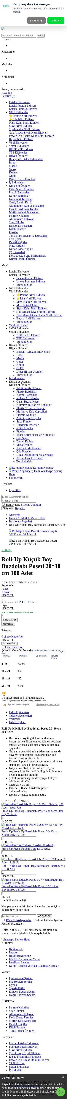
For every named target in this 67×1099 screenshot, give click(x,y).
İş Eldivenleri (17, 182)
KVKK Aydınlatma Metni (24, 959)
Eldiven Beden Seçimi (22, 991)
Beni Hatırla (13, 504)
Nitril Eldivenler (18, 112)
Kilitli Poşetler (17, 229)
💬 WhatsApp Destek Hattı (47, 704)
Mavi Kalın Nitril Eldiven (24, 122)
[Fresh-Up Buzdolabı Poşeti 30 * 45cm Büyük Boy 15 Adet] (33, 883)
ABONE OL (44, 916)
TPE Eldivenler (18, 152)
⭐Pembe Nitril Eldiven (23, 115)
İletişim (13, 952)
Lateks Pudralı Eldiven (22, 105)
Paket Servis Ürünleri (21, 189)
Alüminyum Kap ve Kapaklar (26, 205)
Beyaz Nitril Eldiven (21, 139)
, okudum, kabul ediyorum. (34, 920)
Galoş (12, 169)
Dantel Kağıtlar (18, 242)
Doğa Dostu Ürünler (21, 1017)
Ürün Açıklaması (19, 712)
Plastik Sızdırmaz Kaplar (23, 209)
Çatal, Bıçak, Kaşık (20, 202)
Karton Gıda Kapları (21, 249)
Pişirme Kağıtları (19, 215)
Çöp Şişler (15, 239)
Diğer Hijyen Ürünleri (22, 179)
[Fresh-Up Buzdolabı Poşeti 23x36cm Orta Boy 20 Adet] (33, 807)
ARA (40, 35)
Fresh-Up (7, 810)
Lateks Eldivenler (19, 102)
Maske (13, 165)
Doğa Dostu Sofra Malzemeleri (27, 255)
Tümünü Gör (24, 284)
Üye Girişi (15, 490)
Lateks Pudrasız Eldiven (23, 108)
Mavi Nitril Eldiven (20, 125)
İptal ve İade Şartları (21, 978)
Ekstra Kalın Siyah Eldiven (25, 1056)
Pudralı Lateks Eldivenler (24, 1043)
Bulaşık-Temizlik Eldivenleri (26, 159)
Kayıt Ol (20, 508)
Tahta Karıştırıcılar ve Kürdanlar (28, 235)
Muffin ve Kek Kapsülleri (24, 212)
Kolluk (13, 172)
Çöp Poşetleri (17, 252)
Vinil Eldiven (17, 1063)
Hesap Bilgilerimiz (20, 955)
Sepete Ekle (9, 619)
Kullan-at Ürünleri (20, 185)
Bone (12, 162)
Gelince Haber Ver (12, 636)
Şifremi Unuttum (31, 504)
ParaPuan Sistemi (19, 962)
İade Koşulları (17, 722)
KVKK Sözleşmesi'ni (18, 920)
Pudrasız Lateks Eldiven (23, 1046)
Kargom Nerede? (42, 467)
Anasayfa (14, 514)
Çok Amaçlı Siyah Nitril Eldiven (28, 132)
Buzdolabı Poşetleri (20, 225)
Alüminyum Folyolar (21, 219)
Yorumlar (14, 718)
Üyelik (13, 984)
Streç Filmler (16, 222)
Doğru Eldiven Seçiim (22, 994)
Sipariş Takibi (17, 988)
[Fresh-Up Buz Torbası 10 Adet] (27, 845)
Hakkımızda (16, 949)
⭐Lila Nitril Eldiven (21, 119)
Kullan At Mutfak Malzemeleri (27, 518)
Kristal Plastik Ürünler (22, 258)
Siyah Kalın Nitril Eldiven (24, 129)
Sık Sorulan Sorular (20, 981)
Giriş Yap (8, 508)
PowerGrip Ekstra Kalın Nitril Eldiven (31, 135)
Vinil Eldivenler (18, 142)
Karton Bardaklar (19, 195)
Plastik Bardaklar (19, 192)
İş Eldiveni (15, 1069)
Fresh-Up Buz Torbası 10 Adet (31, 848)
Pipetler (13, 232)
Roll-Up (6, 865)
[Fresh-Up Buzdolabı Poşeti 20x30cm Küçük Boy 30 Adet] (33, 828)
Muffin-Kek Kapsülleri (22, 1020)
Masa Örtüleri (17, 245)
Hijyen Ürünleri (18, 155)
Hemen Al (8, 623)
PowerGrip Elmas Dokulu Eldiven (29, 1059)
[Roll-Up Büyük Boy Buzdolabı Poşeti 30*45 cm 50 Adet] (33, 862)
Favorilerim (16, 477)
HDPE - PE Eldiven (21, 149)
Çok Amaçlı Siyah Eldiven (24, 1053)
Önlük (12, 175)
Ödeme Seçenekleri (20, 715)
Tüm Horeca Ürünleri (21, 1030)
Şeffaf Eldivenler (19, 145)
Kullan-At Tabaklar (20, 199)
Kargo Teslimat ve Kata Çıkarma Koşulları (34, 965)
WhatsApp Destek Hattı (15, 939)
